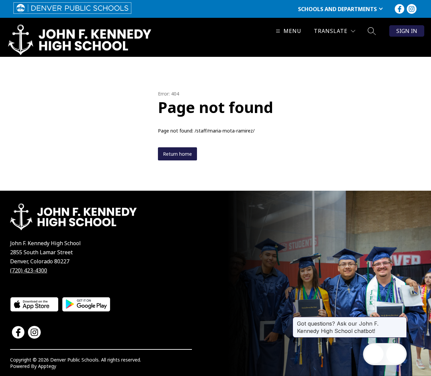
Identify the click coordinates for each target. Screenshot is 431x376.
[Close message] (401, 320)
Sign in (406, 31)
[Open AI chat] (395, 354)
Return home (177, 154)
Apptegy (47, 366)
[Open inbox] (374, 354)
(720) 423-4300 (28, 270)
